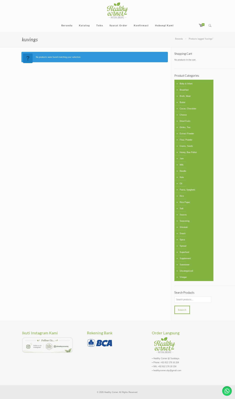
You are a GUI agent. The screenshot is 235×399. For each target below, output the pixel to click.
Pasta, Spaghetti (187, 190)
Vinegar (183, 277)
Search (182, 310)
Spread (183, 246)
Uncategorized (186, 271)
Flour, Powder (186, 140)
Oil (181, 183)
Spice (182, 239)
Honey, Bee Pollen (188, 152)
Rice (182, 196)
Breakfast (184, 90)
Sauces (183, 215)
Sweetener (184, 264)
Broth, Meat (185, 96)
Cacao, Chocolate (188, 108)
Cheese (183, 115)
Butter (182, 102)
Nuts (182, 177)
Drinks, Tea (185, 127)
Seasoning (184, 221)
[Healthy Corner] (117, 10)
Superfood (184, 252)
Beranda (179, 39)
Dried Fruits (185, 121)
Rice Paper (185, 202)
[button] (227, 391)
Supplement (185, 258)
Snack (183, 233)
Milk (182, 165)
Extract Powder (187, 133)
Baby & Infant (186, 83)
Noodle (183, 171)
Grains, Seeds (186, 146)
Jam (182, 158)
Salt (181, 208)
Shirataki (184, 227)
